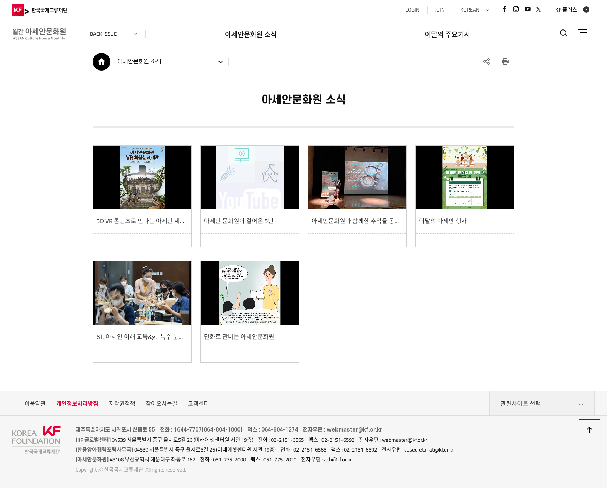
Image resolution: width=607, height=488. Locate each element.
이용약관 (35, 403)
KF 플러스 (566, 10)
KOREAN (469, 10)
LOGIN (412, 10)
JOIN (440, 10)
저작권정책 (122, 403)
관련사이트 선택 (520, 403)
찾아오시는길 (161, 403)
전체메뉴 (582, 33)
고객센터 (198, 403)
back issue (103, 34)
